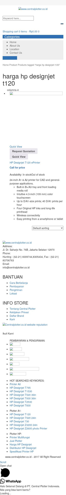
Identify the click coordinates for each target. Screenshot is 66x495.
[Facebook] (4, 337)
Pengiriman (16, 290)
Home (13, 42)
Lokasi (13, 293)
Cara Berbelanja (19, 283)
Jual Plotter (16, 441)
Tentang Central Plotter (23, 308)
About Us (15, 45)
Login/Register (18, 2)
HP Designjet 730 (19, 421)
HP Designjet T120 (20, 414)
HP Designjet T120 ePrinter (25, 162)
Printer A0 (15, 384)
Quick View (16, 146)
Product (13, 64)
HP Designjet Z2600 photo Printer (28, 428)
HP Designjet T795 (20, 387)
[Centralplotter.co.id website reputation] (25, 324)
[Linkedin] (7, 337)
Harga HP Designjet (21, 444)
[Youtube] (11, 337)
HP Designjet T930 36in (23, 398)
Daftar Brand (17, 315)
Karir (12, 319)
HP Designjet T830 (20, 405)
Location (14, 49)
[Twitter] (6, 337)
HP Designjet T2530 (21, 402)
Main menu (9, 58)
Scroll (3, 462)
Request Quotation (23, 151)
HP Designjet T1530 (21, 391)
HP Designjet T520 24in (23, 418)
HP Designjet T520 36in (23, 394)
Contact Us (16, 52)
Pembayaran (17, 286)
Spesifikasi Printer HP (22, 451)
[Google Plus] (9, 337)
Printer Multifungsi (20, 437)
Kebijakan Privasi (19, 312)
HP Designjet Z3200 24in (23, 425)
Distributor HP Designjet (23, 448)
